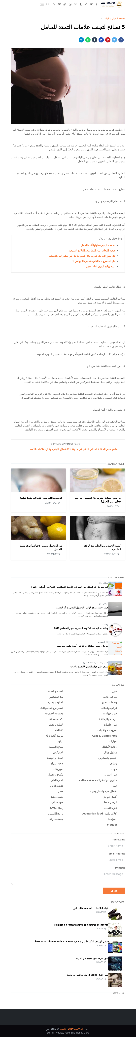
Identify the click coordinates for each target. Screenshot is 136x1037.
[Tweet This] (114, 39)
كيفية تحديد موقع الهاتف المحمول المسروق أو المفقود (82, 607)
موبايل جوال (103, 583)
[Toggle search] (48, 4)
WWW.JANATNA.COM (71, 1029)
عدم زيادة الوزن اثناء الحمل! (100, 266)
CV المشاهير (103, 642)
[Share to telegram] (81, 39)
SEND (114, 890)
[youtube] (59, 4)
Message (120, 867)
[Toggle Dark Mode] (54, 4)
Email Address (117, 853)
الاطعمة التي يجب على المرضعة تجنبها (41, 498)
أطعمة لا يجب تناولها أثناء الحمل (98, 245)
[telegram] (86, 4)
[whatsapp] (65, 4)
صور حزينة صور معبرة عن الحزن (92, 958)
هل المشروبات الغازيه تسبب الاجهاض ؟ (93, 261)
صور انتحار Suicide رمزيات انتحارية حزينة (87, 974)
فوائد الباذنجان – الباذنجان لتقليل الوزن (90, 908)
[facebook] (96, 4)
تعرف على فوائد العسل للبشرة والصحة (89, 666)
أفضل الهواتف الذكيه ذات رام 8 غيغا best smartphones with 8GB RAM (71, 941)
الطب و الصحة (102, 662)
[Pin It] (107, 39)
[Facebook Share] (121, 39)
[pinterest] (75, 4)
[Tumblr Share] (94, 39)
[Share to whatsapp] (88, 39)
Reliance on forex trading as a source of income (81, 924)
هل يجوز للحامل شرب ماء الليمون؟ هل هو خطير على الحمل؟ (82, 256)
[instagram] (70, 4)
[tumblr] (80, 4)
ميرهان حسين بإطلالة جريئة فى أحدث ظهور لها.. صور (82, 645)
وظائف (105, 624)
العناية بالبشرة (89, 662)
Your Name (118, 839)
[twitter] (91, 4)
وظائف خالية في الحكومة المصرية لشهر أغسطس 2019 (81, 628)
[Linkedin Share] (101, 39)
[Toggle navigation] (42, 4)
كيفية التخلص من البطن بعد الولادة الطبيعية (91, 250)
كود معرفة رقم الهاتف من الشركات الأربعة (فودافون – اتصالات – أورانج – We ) (69, 586)
